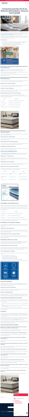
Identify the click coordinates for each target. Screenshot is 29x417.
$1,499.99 (20, 283)
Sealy (2, 69)
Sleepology (2, 70)
